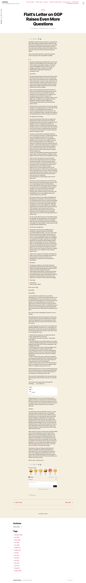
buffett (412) (18, 550)
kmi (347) (17, 560)
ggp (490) (17, 545)
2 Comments (53, 28)
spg (34, 495)
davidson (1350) (18, 534)
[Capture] (43, 391)
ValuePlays (5, 2)
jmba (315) (17, 568)
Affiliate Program (39, 2)
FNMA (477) (17, 547)
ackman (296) (18, 570)
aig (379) (17, 555)
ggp (33, 495)
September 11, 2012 (44, 28)
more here (35, 442)
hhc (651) (17, 537)
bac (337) (17, 562)
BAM (31, 495)
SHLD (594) (17, 539)
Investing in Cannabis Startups (55, 2)
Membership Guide (67, 2)
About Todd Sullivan (30, 2)
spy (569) (17, 542)
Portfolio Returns (75, 2)
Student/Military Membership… (72, 3)
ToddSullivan (35, 28)
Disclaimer (46, 2)
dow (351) (17, 557)
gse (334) (17, 565)
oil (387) (17, 552)
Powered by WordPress (27, 580)
